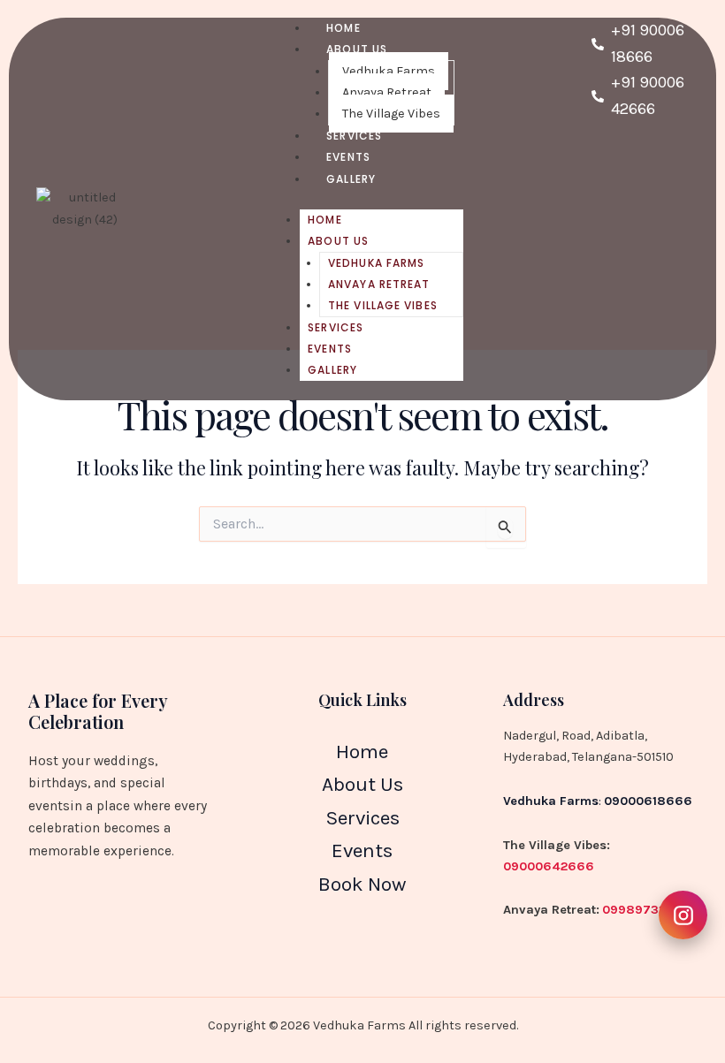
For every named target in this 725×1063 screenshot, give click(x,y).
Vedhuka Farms (388, 71)
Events (330, 348)
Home (324, 219)
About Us (356, 49)
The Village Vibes (383, 305)
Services (335, 327)
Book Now (362, 884)
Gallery (351, 178)
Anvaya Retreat (386, 92)
